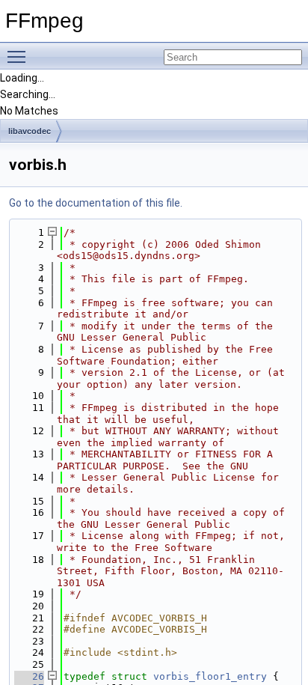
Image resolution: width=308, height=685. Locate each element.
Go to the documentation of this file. (95, 203)
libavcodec (29, 131)
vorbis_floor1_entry (210, 676)
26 (29, 676)
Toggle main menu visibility (19, 56)
